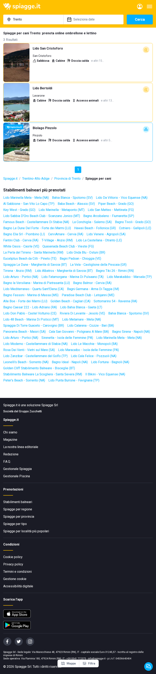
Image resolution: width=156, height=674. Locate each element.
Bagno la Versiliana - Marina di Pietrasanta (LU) (36, 283)
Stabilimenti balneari (17, 502)
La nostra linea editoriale (20, 447)
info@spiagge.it (97, 658)
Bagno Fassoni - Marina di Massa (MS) (30, 295)
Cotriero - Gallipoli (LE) (135, 228)
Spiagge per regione (17, 509)
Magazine (10, 440)
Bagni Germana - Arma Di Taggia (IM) (93, 289)
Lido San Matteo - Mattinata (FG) (111, 210)
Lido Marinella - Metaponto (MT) (61, 210)
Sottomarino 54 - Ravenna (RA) (115, 301)
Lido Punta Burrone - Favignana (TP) (73, 380)
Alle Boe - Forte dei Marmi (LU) (25, 301)
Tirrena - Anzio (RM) (17, 271)
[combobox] (33, 19)
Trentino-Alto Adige (36, 178)
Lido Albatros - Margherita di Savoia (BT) (64, 271)
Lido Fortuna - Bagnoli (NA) (110, 362)
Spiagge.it (10, 178)
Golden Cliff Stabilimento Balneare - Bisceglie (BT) (39, 368)
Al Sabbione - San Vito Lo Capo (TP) (28, 204)
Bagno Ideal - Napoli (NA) (70, 362)
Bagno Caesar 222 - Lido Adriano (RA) (30, 307)
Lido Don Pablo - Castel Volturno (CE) (29, 313)
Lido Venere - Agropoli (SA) (106, 234)
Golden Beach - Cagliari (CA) (70, 301)
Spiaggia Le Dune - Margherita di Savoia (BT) (35, 265)
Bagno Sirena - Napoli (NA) (131, 332)
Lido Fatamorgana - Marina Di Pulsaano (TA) (72, 277)
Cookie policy (13, 557)
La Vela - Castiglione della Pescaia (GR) (98, 265)
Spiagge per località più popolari (26, 531)
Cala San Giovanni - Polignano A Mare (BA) (79, 332)
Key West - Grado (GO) (19, 210)
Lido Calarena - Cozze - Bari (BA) (90, 325)
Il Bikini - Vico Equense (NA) (105, 374)
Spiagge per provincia (18, 516)
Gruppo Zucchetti (30, 411)
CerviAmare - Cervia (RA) (65, 234)
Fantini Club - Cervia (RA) (20, 240)
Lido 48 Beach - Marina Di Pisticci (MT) (31, 319)
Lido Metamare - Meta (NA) (81, 319)
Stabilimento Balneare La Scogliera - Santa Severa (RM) (42, 374)
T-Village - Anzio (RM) (57, 240)
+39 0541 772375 (76, 658)
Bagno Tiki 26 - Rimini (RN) (115, 271)
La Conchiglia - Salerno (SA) (92, 222)
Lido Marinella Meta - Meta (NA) (26, 198)
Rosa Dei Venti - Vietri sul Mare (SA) (29, 350)
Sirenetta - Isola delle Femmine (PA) (67, 338)
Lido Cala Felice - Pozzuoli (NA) (93, 356)
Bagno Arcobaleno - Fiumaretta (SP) (108, 216)
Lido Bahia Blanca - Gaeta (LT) (81, 307)
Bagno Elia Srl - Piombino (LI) (24, 234)
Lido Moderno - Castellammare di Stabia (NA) (35, 344)
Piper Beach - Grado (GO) (116, 204)
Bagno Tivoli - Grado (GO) (133, 222)
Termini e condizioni (17, 572)
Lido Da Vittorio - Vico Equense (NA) (121, 198)
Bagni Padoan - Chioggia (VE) (80, 258)
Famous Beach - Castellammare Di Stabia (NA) (36, 222)
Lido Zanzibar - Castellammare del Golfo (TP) (35, 356)
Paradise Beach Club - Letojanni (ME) (88, 295)
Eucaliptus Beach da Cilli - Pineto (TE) (29, 258)
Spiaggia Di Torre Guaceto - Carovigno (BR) (33, 325)
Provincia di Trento (67, 178)
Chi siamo (10, 432)
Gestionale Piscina (16, 476)
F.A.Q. (7, 461)
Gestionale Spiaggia (17, 469)
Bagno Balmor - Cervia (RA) (92, 283)
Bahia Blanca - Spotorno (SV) (72, 198)
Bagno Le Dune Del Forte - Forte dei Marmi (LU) (37, 228)
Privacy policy (13, 564)
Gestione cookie (14, 579)
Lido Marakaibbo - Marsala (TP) (129, 277)
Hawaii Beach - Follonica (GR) (95, 228)
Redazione (10, 454)
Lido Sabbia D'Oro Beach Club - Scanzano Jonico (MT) (41, 216)
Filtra (91, 663)
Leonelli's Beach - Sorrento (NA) (26, 362)
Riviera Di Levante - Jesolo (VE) (82, 313)
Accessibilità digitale (18, 586)
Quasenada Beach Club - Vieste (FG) (68, 246)
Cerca (140, 19)
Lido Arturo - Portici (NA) (20, 277)
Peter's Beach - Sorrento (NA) (24, 380)
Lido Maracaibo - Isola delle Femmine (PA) (88, 350)
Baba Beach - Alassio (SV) (76, 204)
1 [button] (78, 170)
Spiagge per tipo (15, 524)
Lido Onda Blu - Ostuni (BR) (86, 252)
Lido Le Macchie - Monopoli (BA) (94, 344)
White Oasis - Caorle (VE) (21, 246)
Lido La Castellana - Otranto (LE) (99, 240)
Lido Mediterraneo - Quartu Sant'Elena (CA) (33, 289)
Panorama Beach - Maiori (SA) (24, 332)
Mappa (71, 663)
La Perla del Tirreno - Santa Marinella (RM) (33, 252)
